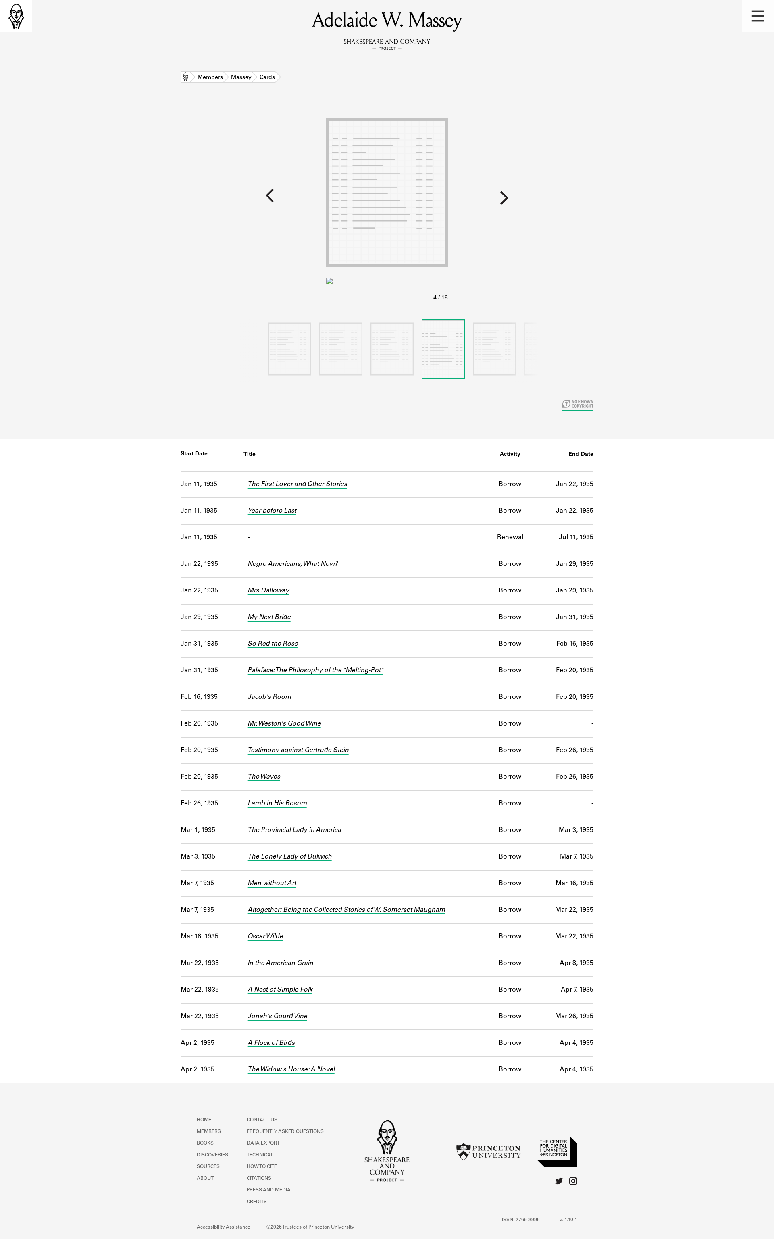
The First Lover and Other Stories (297, 484)
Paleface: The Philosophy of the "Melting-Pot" (315, 670)
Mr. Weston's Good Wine (284, 724)
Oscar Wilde (265, 936)
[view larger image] (387, 205)
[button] (758, 16)
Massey (241, 78)
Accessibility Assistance (223, 1227)
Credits (257, 1202)
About (205, 1178)
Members (210, 78)
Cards (267, 78)
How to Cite (262, 1166)
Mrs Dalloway (268, 591)
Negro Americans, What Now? (293, 564)
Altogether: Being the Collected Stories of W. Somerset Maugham (346, 910)
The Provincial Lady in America (294, 830)
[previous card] (163, 201)
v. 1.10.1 (568, 1220)
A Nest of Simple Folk (280, 990)
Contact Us (262, 1120)
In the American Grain (280, 963)
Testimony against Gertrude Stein (298, 750)
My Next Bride (269, 617)
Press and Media (269, 1190)
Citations (259, 1178)
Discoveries (212, 1155)
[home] (16, 16)
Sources (208, 1166)
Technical (260, 1155)
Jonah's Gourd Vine (277, 1016)
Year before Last (272, 511)
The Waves (264, 777)
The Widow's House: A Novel (291, 1069)
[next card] (611, 201)
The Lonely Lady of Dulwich (290, 857)
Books (205, 1143)
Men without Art (272, 883)
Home (185, 78)
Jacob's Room (269, 697)
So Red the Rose (273, 644)
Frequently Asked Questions (285, 1131)
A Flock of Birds (271, 1043)
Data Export (263, 1143)
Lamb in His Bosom (277, 803)
